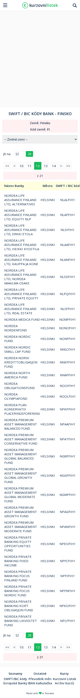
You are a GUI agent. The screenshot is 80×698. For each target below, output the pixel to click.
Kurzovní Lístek (64, 679)
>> (68, 166)
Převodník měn (40, 679)
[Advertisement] (40, 57)
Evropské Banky (15, 683)
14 (54, 166)
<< (7, 166)
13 (46, 166)
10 (21, 166)
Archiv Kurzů (64, 683)
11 (30, 166)
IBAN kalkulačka (40, 683)
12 (38, 166)
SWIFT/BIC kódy (15, 679)
